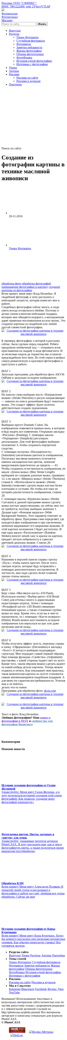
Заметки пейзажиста (29, 47)
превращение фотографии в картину (24, 286)
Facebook (41, 989)
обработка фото (11, 283)
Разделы (14, 34)
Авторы (14, 71)
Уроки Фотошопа (27, 37)
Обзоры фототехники (30, 54)
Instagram (14, 989)
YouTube (14, 992)
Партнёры (58, 955)
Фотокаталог (9, 13)
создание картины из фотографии (30, 288)
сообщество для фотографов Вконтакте (27, 722)
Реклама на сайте (27, 77)
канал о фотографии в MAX (25, 719)
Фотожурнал (9, 17)
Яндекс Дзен (55, 989)
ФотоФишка (24, 57)
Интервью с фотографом (32, 64)
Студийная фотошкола (30, 40)
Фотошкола (23, 44)
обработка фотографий (36, 283)
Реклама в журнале (28, 81)
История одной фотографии (34, 60)
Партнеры (15, 84)
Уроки (13, 67)
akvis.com (50, 690)
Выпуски (15, 30)
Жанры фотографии (29, 50)
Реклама (14, 74)
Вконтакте (27, 989)
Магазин (6, 20)
